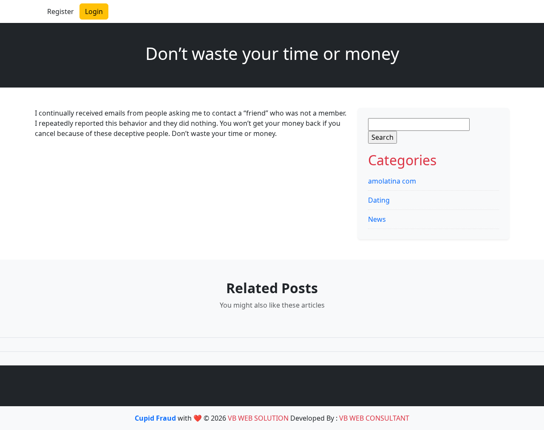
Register (60, 11)
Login (94, 11)
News (377, 219)
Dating (379, 200)
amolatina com (392, 181)
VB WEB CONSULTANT (374, 418)
